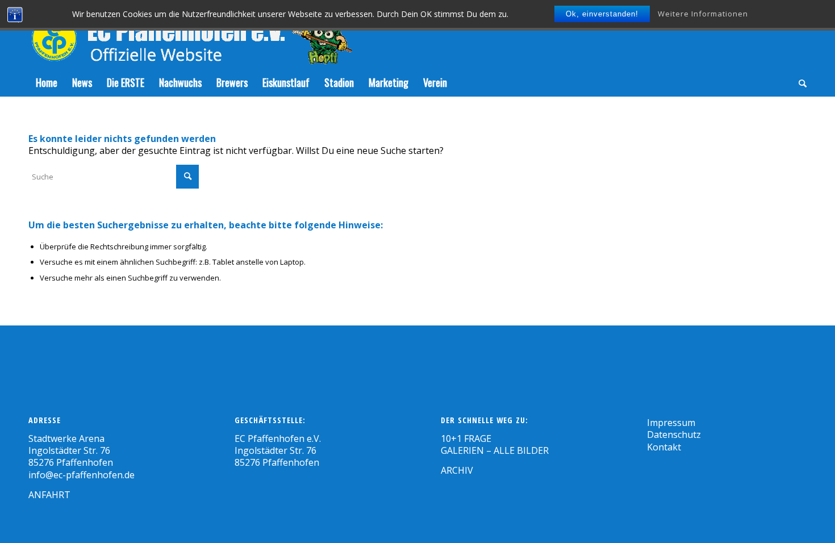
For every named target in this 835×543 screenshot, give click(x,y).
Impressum (671, 422)
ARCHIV (457, 470)
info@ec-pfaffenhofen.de (81, 475)
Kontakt (664, 447)
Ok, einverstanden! (602, 14)
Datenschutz (674, 434)
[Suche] (799, 82)
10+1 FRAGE (466, 438)
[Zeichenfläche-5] (190, 34)
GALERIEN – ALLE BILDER (495, 450)
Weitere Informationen (703, 14)
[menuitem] (46, 82)
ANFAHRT (49, 494)
